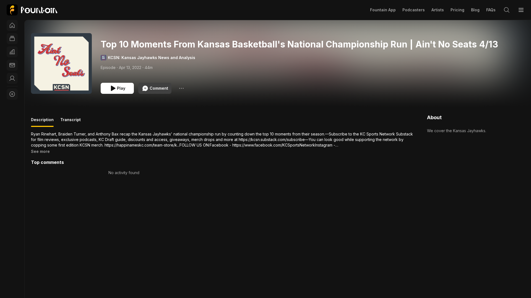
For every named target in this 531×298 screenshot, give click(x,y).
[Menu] (521, 10)
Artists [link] (437, 9)
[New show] (12, 94)
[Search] (506, 10)
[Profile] (12, 78)
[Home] (12, 25)
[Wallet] (12, 65)
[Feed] (12, 38)
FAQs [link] (491, 9)
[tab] (42, 122)
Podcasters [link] (413, 9)
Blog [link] (475, 9)
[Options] (181, 88)
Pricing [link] (457, 9)
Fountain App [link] (383, 9)
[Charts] (12, 51)
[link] (32, 9)
